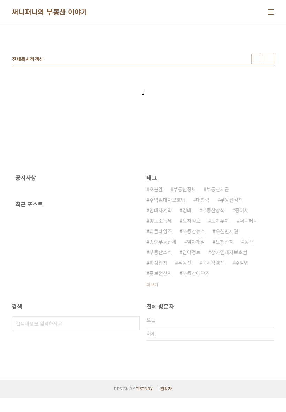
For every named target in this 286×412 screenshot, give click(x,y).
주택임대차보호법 (167, 199)
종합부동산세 (162, 241)
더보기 (152, 284)
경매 (186, 210)
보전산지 (225, 241)
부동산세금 (217, 189)
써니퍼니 (249, 220)
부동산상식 (213, 210)
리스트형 (269, 59)
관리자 (166, 388)
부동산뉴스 (193, 231)
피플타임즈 (160, 231)
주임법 (242, 262)
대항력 (203, 199)
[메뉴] (271, 11)
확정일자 (158, 262)
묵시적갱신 (213, 262)
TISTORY (144, 388)
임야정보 (191, 252)
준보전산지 (160, 273)
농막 (248, 241)
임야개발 (196, 241)
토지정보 (191, 220)
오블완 (156, 189)
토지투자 (220, 220)
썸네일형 (256, 59)
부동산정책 (231, 199)
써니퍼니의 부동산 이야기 (50, 12)
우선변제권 (227, 231)
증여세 (242, 210)
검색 (132, 323)
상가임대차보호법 (229, 252)
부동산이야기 (196, 273)
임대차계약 (160, 210)
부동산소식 (160, 252)
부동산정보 (184, 189)
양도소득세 (160, 220)
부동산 (184, 262)
